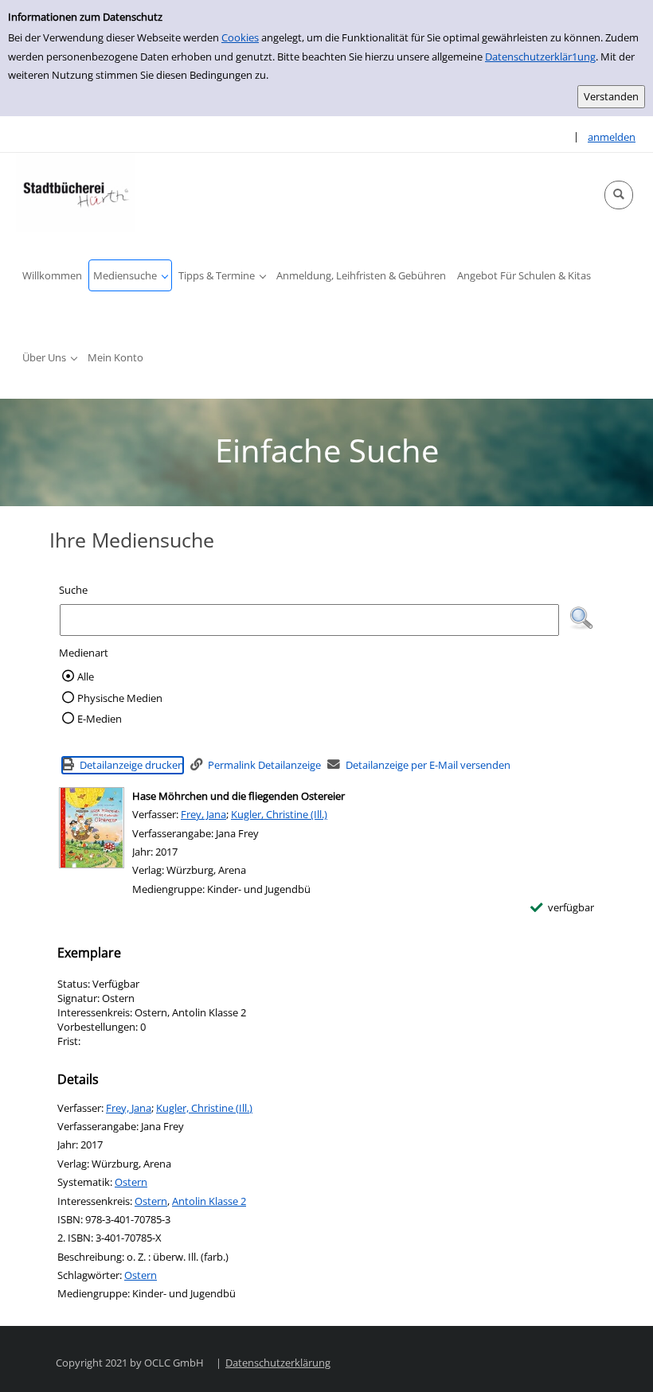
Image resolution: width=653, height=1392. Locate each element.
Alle (85, 676)
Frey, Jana (203, 814)
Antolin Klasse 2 (209, 1201)
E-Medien (99, 719)
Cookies (240, 37)
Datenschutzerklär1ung (540, 56)
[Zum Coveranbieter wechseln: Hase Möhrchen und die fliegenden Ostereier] (91, 827)
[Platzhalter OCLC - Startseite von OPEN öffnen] (75, 192)
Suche (73, 590)
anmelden (611, 137)
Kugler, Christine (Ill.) (279, 814)
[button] (618, 195)
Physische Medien (119, 698)
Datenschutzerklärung (277, 1362)
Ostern (131, 1182)
